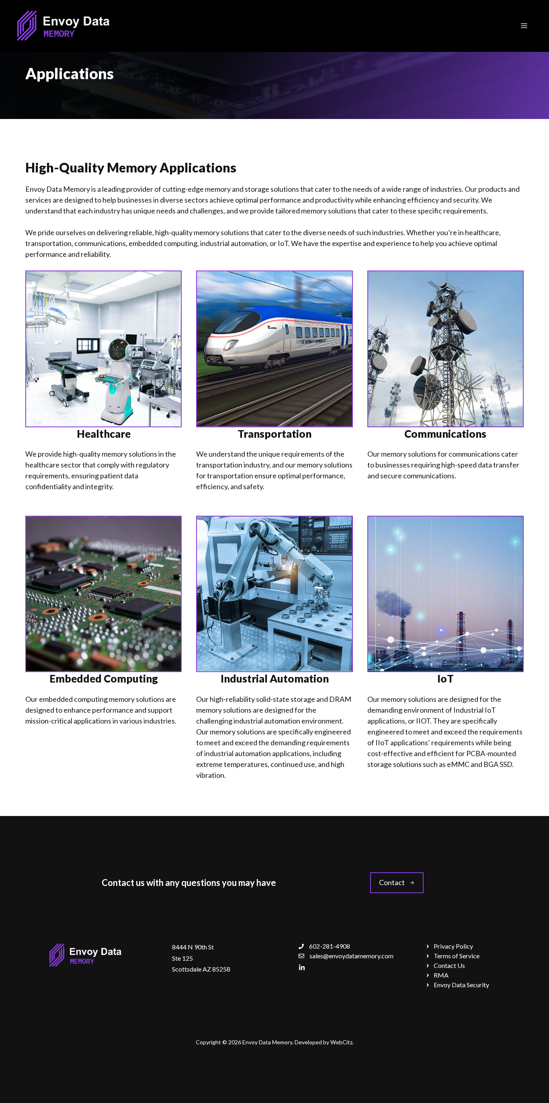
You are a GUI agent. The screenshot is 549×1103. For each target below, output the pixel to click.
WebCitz (341, 1042)
